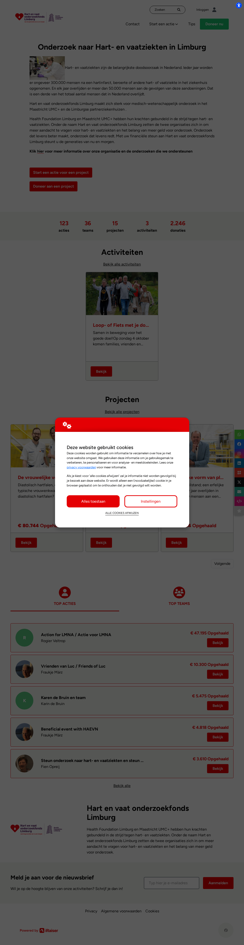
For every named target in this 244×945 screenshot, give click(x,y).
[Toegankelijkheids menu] (239, 5)
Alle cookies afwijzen (122, 513)
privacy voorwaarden (81, 467)
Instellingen (151, 501)
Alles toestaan (93, 501)
